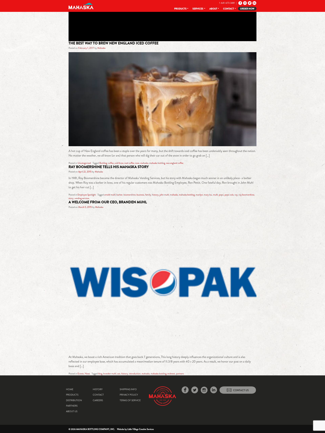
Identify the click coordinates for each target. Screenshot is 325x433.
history (155, 194)
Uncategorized (84, 163)
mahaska (144, 163)
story (71, 198)
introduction (135, 373)
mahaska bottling (157, 163)
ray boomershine (246, 194)
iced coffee (129, 163)
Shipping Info (128, 389)
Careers (98, 400)
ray (236, 194)
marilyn (199, 194)
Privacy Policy (129, 394)
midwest (171, 373)
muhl (215, 194)
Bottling (103, 163)
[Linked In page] (254, 3)
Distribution (74, 400)
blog (100, 373)
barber (119, 194)
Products (180, 8)
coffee (111, 163)
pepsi (221, 194)
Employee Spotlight (87, 194)
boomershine (130, 194)
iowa (137, 163)
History (98, 389)
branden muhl (109, 373)
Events (81, 373)
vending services (81, 198)
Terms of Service (130, 400)
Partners (72, 405)
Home (69, 389)
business (140, 194)
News (87, 373)
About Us (71, 411)
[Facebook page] (240, 3)
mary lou (208, 194)
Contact (228, 8)
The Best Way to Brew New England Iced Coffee (113, 43)
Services (197, 8)
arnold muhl (109, 194)
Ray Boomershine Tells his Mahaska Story (109, 166)
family (148, 194)
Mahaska (101, 48)
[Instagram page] (245, 3)
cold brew (119, 163)
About (213, 8)
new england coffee (174, 163)
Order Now (247, 8)
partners (180, 373)
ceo (118, 373)
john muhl (164, 194)
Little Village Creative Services (140, 429)
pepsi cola (229, 194)
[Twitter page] (249, 3)
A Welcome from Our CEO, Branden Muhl (108, 202)
